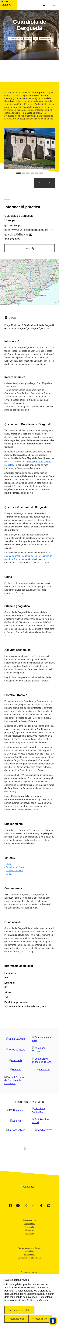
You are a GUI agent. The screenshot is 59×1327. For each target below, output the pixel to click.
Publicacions (29, 1224)
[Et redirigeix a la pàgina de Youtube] (18, 1205)
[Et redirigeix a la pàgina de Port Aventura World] (43, 1121)
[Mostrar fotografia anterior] (39, 183)
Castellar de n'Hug (15, 867)
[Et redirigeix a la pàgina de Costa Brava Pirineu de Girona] (43, 1060)
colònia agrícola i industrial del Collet (22, 556)
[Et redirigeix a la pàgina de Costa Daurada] (15, 1039)
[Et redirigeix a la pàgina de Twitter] (25, 1205)
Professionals (29, 1255)
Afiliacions (29, 1251)
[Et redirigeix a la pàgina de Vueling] (15, 1121)
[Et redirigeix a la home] (8, 5)
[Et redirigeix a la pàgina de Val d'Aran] (43, 1069)
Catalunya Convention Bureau (29, 1258)
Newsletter (29, 1230)
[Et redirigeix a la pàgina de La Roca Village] (15, 1130)
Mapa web (30, 1234)
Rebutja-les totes (16, 1319)
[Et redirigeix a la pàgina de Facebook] (10, 1205)
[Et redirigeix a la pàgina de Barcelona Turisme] (43, 1049)
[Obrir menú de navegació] (54, 5)
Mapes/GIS (29, 1227)
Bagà (8, 864)
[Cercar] (44, 5)
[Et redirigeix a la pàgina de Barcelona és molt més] (43, 1039)
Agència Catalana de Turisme (29, 1248)
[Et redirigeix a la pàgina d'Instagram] (33, 1205)
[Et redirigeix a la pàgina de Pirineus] (15, 1069)
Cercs (8, 874)
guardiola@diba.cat (16, 234)
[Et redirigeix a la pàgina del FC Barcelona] (15, 1110)
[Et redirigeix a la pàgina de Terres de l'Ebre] (15, 1049)
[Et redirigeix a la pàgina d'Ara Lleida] (15, 1060)
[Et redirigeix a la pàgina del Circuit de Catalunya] (43, 1110)
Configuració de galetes (19, 1310)
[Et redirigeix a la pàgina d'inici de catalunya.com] (29, 1190)
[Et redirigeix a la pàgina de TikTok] (41, 1205)
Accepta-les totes (40, 1319)
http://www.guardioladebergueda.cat (26, 229)
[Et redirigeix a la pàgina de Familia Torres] (43, 1130)
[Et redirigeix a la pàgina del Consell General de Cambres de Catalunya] (15, 1080)
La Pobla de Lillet (14, 870)
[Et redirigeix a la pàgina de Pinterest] (48, 1205)
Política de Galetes (37, 1300)
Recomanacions (29, 1220)
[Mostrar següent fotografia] (49, 183)
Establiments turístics (29, 1272)
